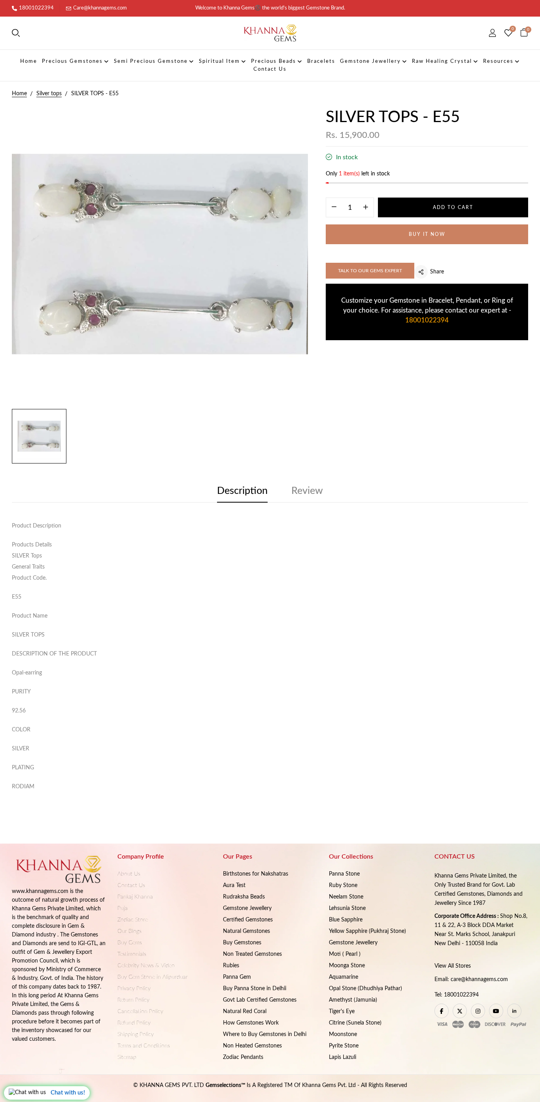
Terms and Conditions (143, 1046)
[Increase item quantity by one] (366, 208)
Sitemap (126, 1057)
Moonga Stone (347, 965)
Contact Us (131, 885)
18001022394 (36, 8)
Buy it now (427, 234)
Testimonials (131, 954)
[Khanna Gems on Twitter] (460, 1011)
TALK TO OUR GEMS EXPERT (370, 270)
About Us (128, 874)
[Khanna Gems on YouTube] (496, 1011)
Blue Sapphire (346, 920)
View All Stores (452, 966)
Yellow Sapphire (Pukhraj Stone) (367, 931)
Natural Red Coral (244, 1011)
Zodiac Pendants (243, 1057)
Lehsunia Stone (347, 908)
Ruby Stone (343, 885)
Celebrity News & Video (146, 965)
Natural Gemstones (246, 931)
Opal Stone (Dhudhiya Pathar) (365, 988)
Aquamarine (343, 977)
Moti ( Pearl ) (345, 954)
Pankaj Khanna (135, 897)
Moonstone (343, 1034)
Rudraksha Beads (244, 897)
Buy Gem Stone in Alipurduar (152, 977)
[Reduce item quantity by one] (334, 208)
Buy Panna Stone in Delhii (254, 988)
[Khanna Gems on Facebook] (441, 1011)
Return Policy (133, 1000)
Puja (122, 908)
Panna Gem (237, 977)
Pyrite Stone (344, 1046)
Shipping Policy (135, 1034)
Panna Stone (344, 874)
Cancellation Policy (140, 1011)
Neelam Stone (346, 897)
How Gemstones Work (251, 1023)
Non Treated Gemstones (252, 954)
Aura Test (234, 885)
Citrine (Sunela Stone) (355, 1023)
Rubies (231, 965)
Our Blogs (129, 931)
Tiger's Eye (342, 1011)
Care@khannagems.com (100, 8)
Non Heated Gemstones (252, 1046)
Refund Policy (134, 1023)
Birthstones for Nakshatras (255, 874)
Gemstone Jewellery (247, 908)
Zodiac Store (132, 920)
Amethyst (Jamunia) (353, 1000)
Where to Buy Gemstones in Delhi (264, 1034)
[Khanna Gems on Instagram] (478, 1011)
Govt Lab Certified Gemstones (259, 1000)
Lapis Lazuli (342, 1057)
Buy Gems (129, 943)
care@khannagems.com (479, 979)
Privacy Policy (134, 988)
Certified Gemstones (248, 920)
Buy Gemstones (242, 943)
